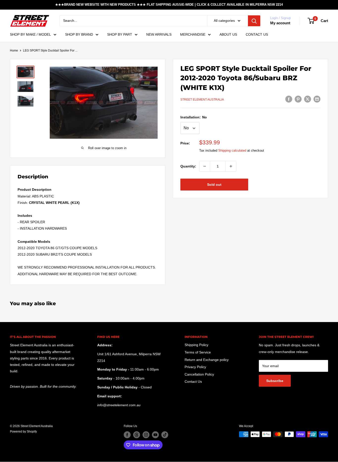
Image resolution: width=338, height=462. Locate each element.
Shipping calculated (232, 151)
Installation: (193, 117)
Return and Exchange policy (207, 360)
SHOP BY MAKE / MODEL (30, 34)
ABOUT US (228, 34)
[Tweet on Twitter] (307, 98)
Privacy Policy (195, 367)
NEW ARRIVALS (158, 34)
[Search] (254, 20)
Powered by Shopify (23, 431)
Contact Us (193, 381)
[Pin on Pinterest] (298, 98)
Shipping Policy (196, 345)
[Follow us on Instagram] (146, 434)
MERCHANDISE (192, 34)
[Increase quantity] (231, 166)
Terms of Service (198, 352)
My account (280, 23)
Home (14, 50)
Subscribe (274, 381)
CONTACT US (257, 34)
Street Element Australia (202, 99)
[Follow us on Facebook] (127, 434)
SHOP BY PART (119, 34)
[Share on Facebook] (288, 98)
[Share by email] (317, 98)
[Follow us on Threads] (136, 434)
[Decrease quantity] (204, 166)
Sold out (214, 185)
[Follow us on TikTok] (164, 434)
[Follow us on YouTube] (155, 434)
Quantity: (188, 166)
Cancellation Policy (199, 374)
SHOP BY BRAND (79, 34)
